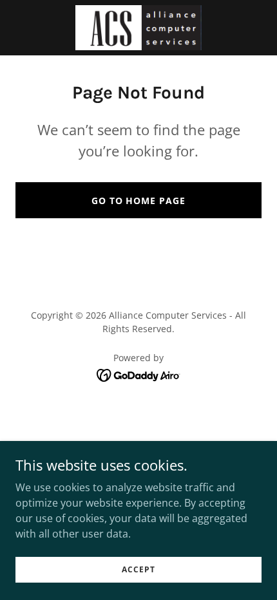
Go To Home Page (138, 200)
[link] (138, 27)
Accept (138, 569)
